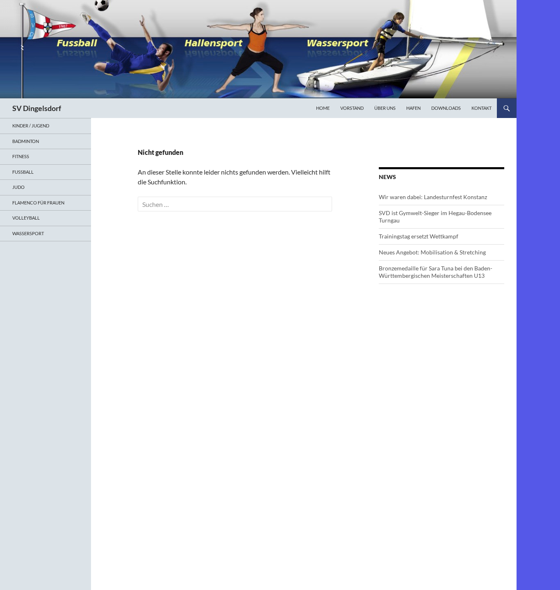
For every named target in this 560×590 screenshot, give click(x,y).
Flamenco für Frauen (38, 202)
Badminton (25, 141)
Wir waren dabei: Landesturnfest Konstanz (433, 196)
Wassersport (28, 233)
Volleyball (26, 217)
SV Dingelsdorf (36, 108)
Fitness (20, 156)
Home (323, 108)
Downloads (446, 108)
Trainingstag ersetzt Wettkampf (418, 236)
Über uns (385, 108)
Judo (18, 187)
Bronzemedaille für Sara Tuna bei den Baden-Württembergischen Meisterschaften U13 (435, 272)
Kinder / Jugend (30, 125)
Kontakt (481, 108)
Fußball (23, 172)
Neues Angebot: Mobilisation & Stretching (432, 252)
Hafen (413, 108)
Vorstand (352, 108)
